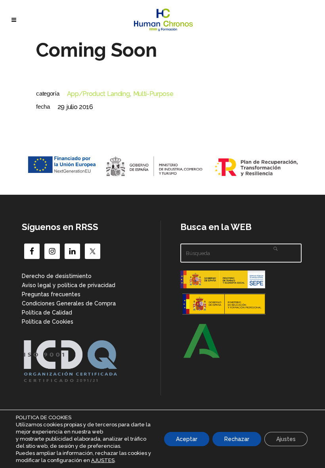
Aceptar (186, 439)
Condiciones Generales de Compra (69, 303)
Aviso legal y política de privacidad (68, 285)
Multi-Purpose (153, 94)
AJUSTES (103, 460)
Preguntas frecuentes (51, 294)
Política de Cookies (47, 321)
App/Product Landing (98, 94)
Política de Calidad (47, 312)
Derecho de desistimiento (57, 276)
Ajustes (286, 439)
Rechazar (236, 439)
